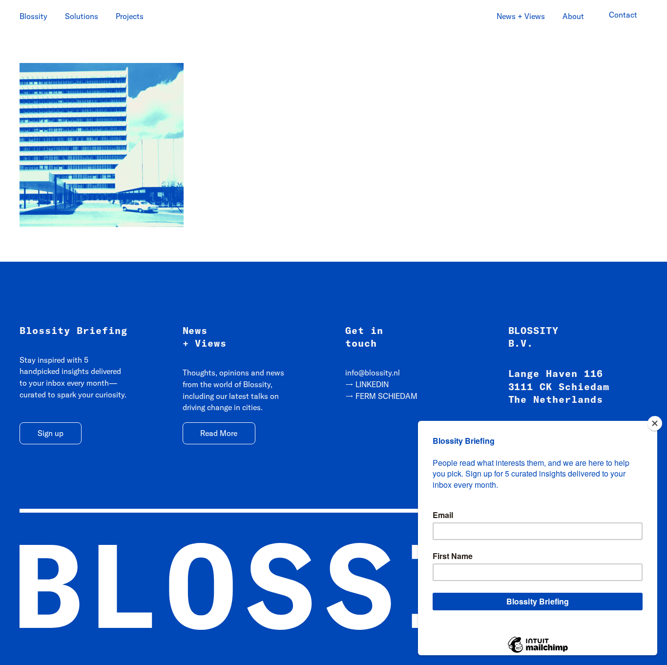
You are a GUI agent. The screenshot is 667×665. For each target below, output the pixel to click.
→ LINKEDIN (367, 384)
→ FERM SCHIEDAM (381, 396)
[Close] (654, 423)
